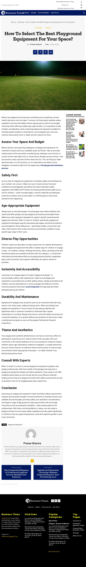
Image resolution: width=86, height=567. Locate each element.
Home (13, 22)
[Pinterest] (45, 52)
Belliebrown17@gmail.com (10, 536)
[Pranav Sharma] (32, 434)
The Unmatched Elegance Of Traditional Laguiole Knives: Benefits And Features (16, 473)
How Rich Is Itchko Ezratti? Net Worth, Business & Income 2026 (72, 155)
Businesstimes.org (54, 551)
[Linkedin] (81, 5)
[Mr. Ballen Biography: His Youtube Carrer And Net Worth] (81, 147)
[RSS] (81, 7)
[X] (40, 52)
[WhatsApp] (50, 52)
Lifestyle (20, 22)
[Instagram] (32, 460)
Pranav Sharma (36, 44)
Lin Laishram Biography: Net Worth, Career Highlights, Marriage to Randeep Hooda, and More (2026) (72, 124)
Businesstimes (6, 518)
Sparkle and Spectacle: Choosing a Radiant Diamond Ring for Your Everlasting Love (48, 473)
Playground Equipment (15, 424)
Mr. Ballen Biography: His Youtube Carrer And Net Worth (72, 147)
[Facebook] (81, 2)
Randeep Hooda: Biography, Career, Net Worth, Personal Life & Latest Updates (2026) (72, 137)
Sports (48, 28)
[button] (84, 13)
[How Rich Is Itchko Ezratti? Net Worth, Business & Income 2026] (81, 154)
